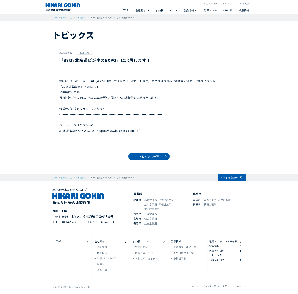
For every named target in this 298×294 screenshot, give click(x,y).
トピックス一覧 (149, 156)
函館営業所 (165, 204)
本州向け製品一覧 (183, 252)
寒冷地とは (141, 247)
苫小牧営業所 (152, 209)
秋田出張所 (210, 204)
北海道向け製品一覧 (184, 247)
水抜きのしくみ (144, 252)
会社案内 (140, 10)
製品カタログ (210, 3)
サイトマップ (239, 286)
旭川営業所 (150, 204)
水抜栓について (164, 10)
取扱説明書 (179, 258)
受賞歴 (101, 264)
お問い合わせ (245, 3)
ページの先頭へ (229, 177)
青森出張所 (210, 199)
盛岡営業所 (150, 214)
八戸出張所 (224, 199)
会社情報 (102, 247)
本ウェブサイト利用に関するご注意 (209, 286)
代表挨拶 (102, 252)
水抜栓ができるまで (146, 258)
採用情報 (244, 10)
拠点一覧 (102, 269)
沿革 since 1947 (106, 258)
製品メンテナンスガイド (218, 10)
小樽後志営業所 (167, 199)
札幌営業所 (150, 199)
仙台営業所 (150, 218)
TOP (125, 10)
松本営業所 (150, 223)
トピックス (228, 3)
